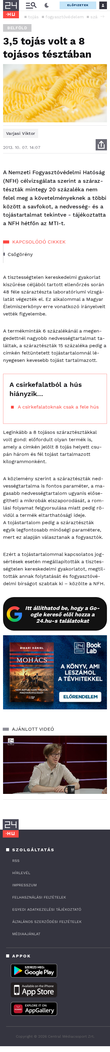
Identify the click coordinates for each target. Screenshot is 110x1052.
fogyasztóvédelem (65, 16)
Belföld (17, 28)
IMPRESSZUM (24, 885)
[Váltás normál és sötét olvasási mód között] (46, 5)
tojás (33, 16)
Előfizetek (78, 5)
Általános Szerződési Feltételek (47, 922)
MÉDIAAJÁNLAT (26, 934)
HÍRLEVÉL (21, 873)
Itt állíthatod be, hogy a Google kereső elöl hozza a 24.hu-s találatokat (62, 614)
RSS (16, 861)
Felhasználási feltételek (39, 897)
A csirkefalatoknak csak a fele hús (58, 407)
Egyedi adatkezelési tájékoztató (46, 909)
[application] (55, 765)
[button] (102, 16)
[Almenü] (31, 5)
